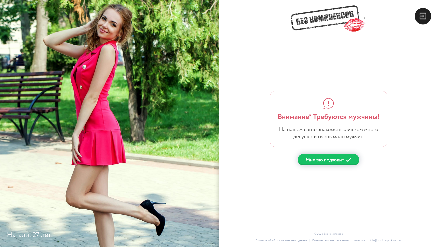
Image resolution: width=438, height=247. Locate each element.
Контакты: (359, 240)
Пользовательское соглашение (330, 240)
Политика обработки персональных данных (281, 240)
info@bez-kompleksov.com (386, 240)
